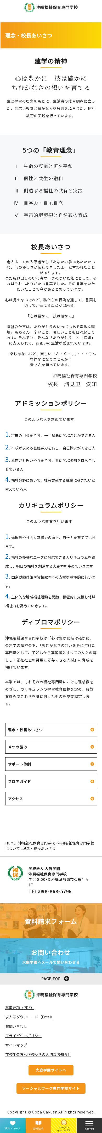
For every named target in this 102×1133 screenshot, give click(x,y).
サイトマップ (16, 1045)
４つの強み (17, 746)
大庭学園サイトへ (51, 1070)
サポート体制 (19, 764)
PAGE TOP (51, 978)
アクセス (15, 798)
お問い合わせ (16, 1026)
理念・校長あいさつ (25, 729)
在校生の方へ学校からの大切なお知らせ (38, 1054)
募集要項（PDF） (19, 1007)
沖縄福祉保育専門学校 (36, 843)
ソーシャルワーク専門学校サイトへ (51, 1090)
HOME (10, 843)
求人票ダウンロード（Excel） (29, 1016)
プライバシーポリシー (23, 1035)
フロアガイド (19, 781)
